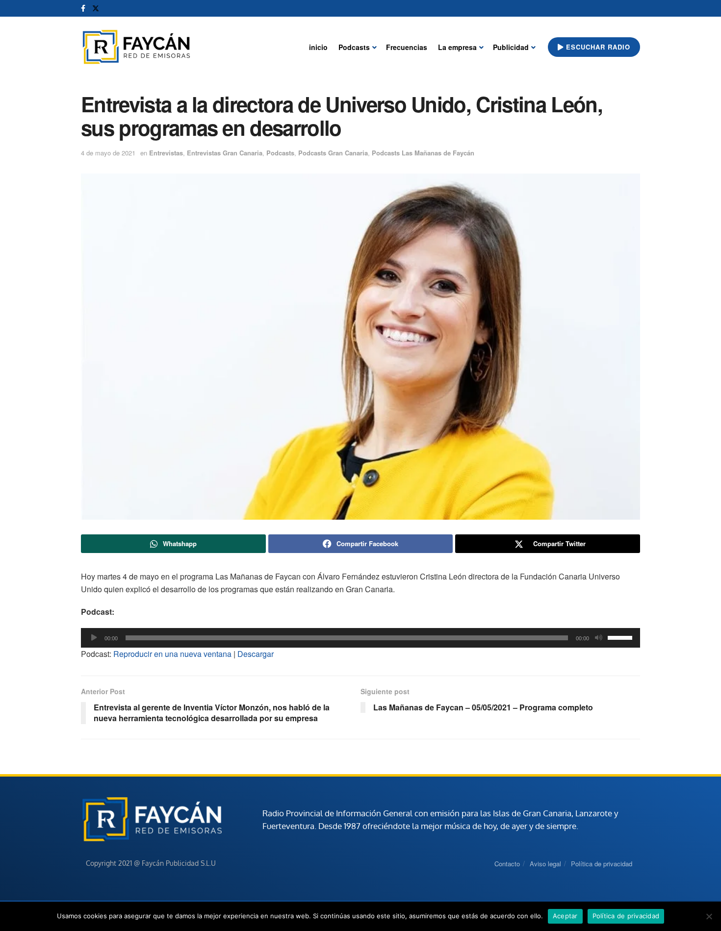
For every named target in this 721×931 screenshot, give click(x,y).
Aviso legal (545, 863)
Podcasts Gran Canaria (333, 152)
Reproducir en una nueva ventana (172, 653)
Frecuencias (406, 47)
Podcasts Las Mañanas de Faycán (423, 152)
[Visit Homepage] (136, 47)
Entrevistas (166, 152)
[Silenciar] (598, 638)
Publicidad (511, 47)
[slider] (621, 637)
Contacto (507, 863)
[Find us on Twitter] (95, 8)
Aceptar (565, 916)
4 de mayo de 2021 (108, 152)
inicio (318, 47)
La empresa (457, 47)
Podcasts (354, 47)
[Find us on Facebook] (83, 8)
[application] (360, 638)
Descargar (255, 653)
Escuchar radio (597, 46)
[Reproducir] (94, 638)
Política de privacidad (601, 863)
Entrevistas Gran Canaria (224, 152)
